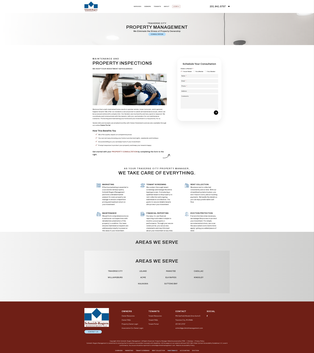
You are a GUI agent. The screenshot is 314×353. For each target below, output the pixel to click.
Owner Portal (105, 125)
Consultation (157, 34)
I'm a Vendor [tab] (211, 71)
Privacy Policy (199, 341)
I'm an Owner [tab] (187, 71)
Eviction (195, 350)
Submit (216, 112)
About (166, 6)
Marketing (129, 350)
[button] (228, 6)
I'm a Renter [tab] (199, 71)
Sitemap (190, 341)
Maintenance (172, 350)
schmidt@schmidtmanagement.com (189, 328)
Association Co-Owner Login (132, 328)
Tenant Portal (153, 324)
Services (137, 6)
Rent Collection (158, 350)
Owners (147, 6)
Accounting (185, 350)
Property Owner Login (130, 324)
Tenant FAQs (153, 320)
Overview (118, 350)
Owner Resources (128, 316)
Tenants (157, 6)
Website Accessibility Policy (185, 345)
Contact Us (93, 332)
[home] (91, 6)
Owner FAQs (126, 320)
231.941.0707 (218, 6)
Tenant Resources (155, 316)
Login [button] (175, 6)
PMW (183, 341)
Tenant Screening (142, 350)
